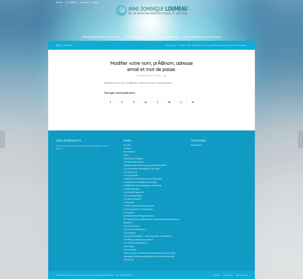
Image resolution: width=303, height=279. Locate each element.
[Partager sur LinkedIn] (146, 102)
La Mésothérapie (132, 188)
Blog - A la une (64, 45)
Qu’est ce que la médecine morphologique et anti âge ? (150, 252)
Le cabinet (84, 2)
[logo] (151, 19)
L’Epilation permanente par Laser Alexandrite (145, 165)
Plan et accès (130, 249)
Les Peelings (130, 232)
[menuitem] (60, 2)
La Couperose (130, 172)
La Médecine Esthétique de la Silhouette (143, 178)
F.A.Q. (126, 155)
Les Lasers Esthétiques (135, 229)
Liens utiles (129, 246)
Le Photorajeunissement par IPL (139, 205)
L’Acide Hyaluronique (134, 161)
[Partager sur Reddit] (181, 102)
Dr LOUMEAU (71, 2)
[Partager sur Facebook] (110, 102)
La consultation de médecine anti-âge (141, 168)
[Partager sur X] (122, 102)
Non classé (196, 145)
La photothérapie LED (134, 192)
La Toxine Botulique (133, 195)
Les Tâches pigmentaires (135, 242)
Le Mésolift (129, 202)
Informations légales (133, 158)
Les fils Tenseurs (132, 226)
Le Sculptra (129, 212)
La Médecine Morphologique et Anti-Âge (143, 185)
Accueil (59, 2)
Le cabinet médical (132, 198)
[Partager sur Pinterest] (134, 102)
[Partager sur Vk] (169, 102)
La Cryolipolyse (131, 175)
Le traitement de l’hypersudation (139, 215)
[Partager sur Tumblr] (157, 102)
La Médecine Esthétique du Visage (140, 182)
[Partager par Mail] (193, 102)
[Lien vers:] (2, 139)
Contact (95, 2)
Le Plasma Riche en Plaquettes (138, 209)
